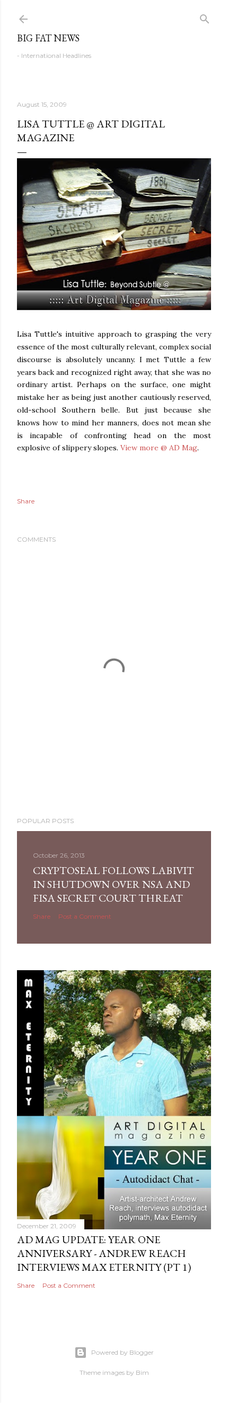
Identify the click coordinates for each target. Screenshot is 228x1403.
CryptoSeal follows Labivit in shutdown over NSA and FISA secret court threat (113, 884)
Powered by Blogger (122, 1352)
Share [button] (25, 501)
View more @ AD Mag (158, 447)
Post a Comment (84, 916)
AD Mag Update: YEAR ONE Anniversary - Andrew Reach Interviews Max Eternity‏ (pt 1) (104, 1253)
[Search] (204, 16)
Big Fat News (48, 38)
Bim (142, 1372)
